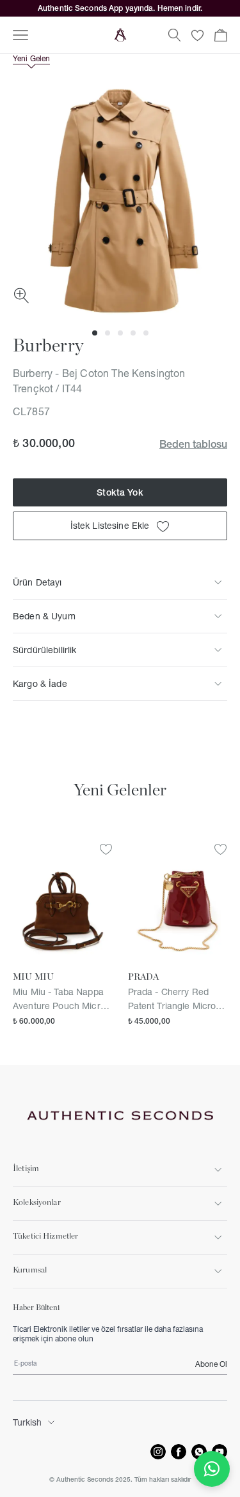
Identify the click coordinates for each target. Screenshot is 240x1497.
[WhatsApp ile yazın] (212, 1469)
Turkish (27, 1422)
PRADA (143, 977)
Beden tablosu (193, 444)
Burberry (48, 346)
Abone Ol (211, 1364)
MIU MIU (33, 977)
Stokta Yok (120, 492)
